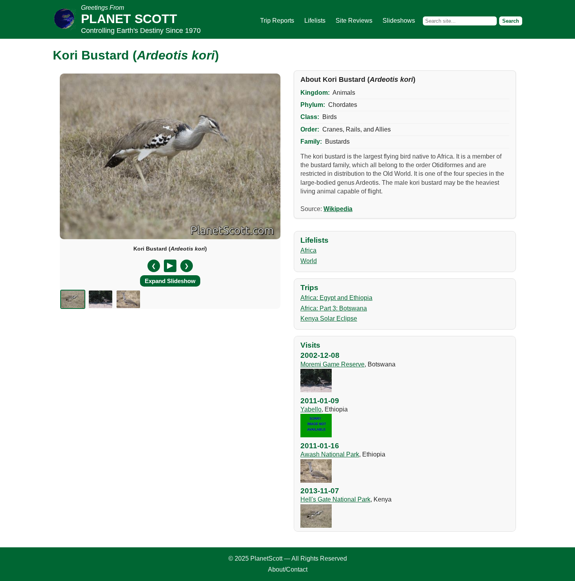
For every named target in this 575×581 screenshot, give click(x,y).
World (308, 261)
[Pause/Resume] (170, 266)
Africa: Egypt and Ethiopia (336, 297)
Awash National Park (329, 454)
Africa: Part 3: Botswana (333, 308)
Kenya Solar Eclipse (328, 318)
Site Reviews (354, 20)
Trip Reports (277, 20)
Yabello (311, 409)
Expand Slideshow (170, 281)
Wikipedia (337, 209)
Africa (308, 250)
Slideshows (399, 20)
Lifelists (314, 20)
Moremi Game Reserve (332, 364)
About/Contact (287, 569)
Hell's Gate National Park (335, 499)
